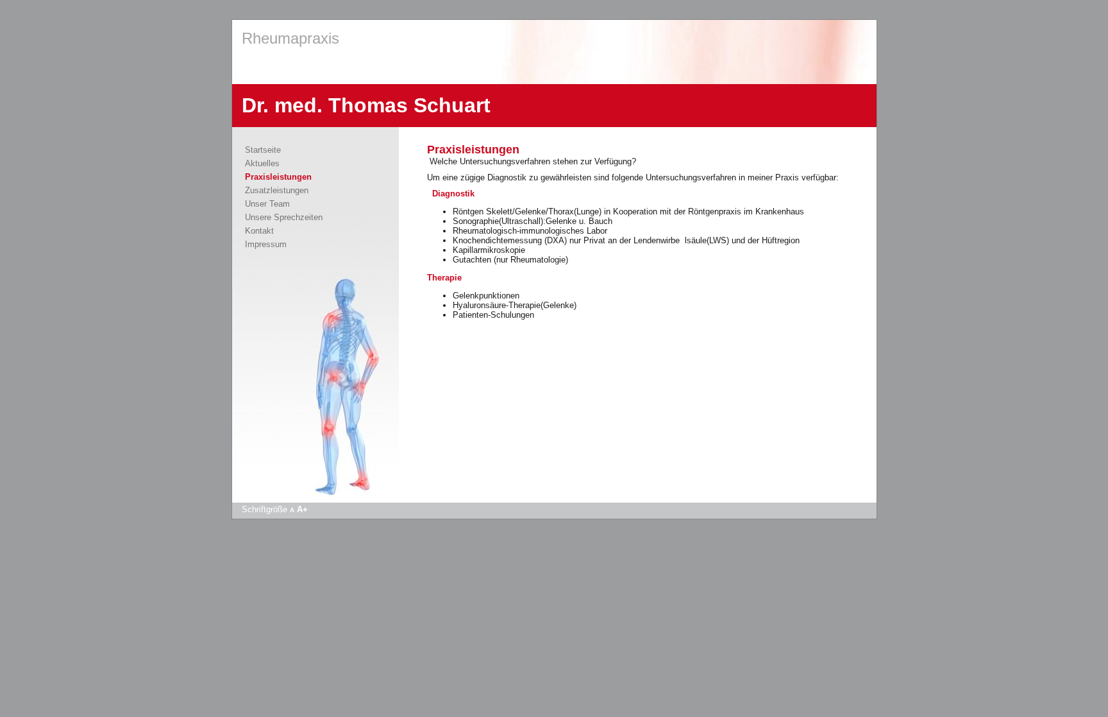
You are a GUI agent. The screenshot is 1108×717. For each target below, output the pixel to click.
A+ (302, 509)
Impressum (266, 244)
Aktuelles (262, 163)
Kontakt (259, 231)
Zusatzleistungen (276, 190)
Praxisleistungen (278, 177)
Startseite (263, 150)
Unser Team (267, 204)
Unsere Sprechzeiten (284, 217)
